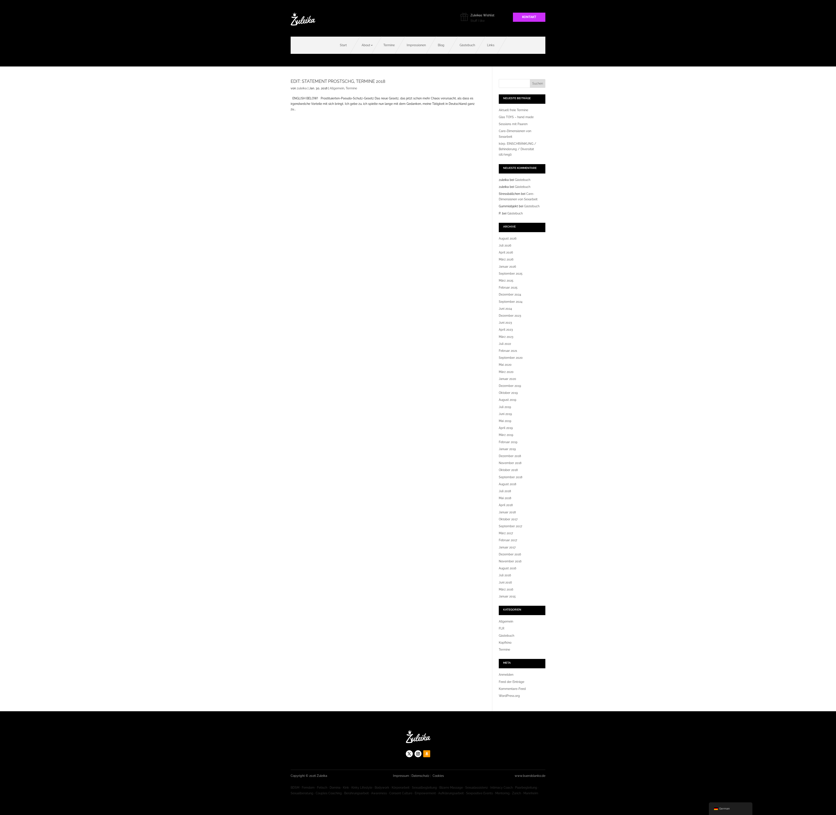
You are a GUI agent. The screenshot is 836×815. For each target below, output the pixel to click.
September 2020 (511, 357)
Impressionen (416, 45)
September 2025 (510, 273)
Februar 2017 (508, 540)
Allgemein (337, 88)
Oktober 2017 (508, 519)
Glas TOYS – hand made (516, 117)
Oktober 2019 (508, 393)
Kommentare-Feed (512, 689)
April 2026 (506, 252)
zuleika (302, 88)
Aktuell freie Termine (513, 110)
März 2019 (506, 435)
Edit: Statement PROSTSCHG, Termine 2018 (338, 81)
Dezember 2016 (510, 554)
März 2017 (506, 533)
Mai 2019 (505, 421)
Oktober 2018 (508, 470)
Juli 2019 (505, 407)
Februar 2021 (508, 350)
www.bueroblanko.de (530, 776)
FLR (501, 628)
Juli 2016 (505, 575)
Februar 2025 (508, 287)
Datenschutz (420, 776)
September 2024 (510, 301)
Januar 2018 (507, 512)
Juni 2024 (505, 308)
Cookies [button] (438, 776)
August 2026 (507, 238)
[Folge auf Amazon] (426, 753)
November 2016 (510, 561)
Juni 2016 (505, 582)
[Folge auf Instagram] (418, 753)
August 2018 (507, 484)
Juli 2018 (505, 491)
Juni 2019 (505, 414)
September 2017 (510, 526)
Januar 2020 (507, 379)
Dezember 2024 (510, 294)
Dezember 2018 (510, 456)
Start (343, 45)
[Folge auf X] (409, 753)
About (366, 45)
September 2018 (510, 477)
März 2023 (506, 337)
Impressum (401, 776)
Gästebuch (467, 45)
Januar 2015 (507, 596)
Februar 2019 (508, 442)
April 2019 (506, 428)
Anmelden (506, 674)
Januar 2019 (507, 449)
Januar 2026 (507, 266)
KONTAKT (529, 17)
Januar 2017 (507, 547)
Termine (389, 45)
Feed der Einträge (511, 682)
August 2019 (507, 400)
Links (490, 45)
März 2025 (506, 280)
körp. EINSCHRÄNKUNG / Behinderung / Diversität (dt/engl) (517, 149)
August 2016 (507, 568)
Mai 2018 (505, 498)
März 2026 (506, 259)
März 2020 (506, 372)
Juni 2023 (505, 322)
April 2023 (506, 329)
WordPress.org (509, 696)
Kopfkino (505, 642)
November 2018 (510, 463)
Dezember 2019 (510, 386)
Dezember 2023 (510, 315)
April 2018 (506, 505)
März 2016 (506, 589)
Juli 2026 (505, 245)
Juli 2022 (505, 343)
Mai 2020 (505, 364)
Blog (441, 45)
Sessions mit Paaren (513, 124)
